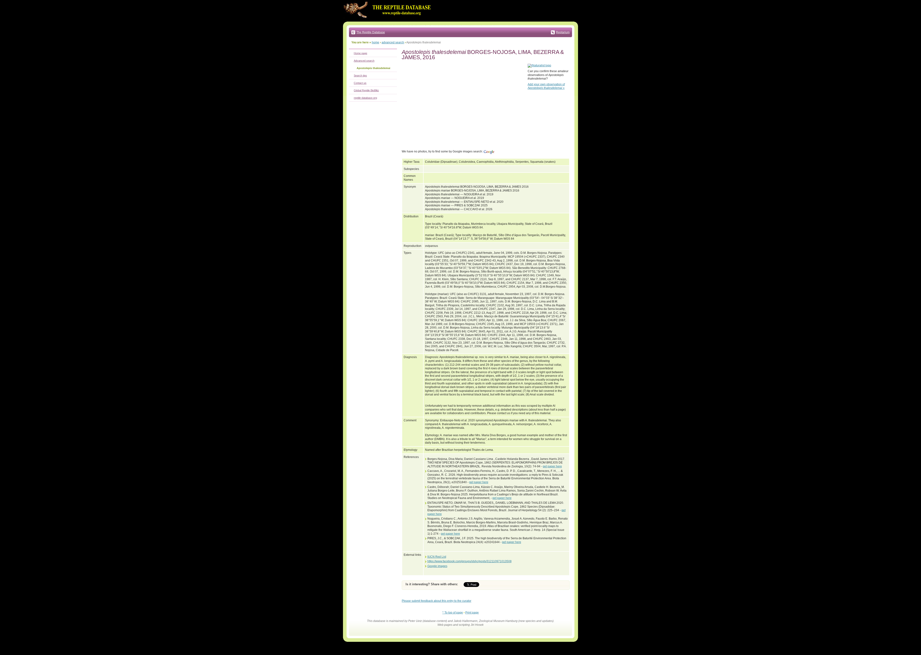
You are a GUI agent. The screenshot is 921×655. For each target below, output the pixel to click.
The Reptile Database (370, 32)
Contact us (360, 82)
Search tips (360, 75)
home (375, 42)
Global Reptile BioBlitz (366, 90)
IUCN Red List (436, 556)
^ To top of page (452, 612)
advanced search (393, 42)
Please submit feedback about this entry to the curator (436, 601)
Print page (472, 612)
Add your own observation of (546, 86)
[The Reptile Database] (388, 20)
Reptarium (563, 32)
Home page (360, 53)
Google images (437, 566)
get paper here (552, 466)
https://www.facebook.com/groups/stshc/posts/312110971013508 (469, 561)
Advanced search (364, 60)
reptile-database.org (365, 97)
